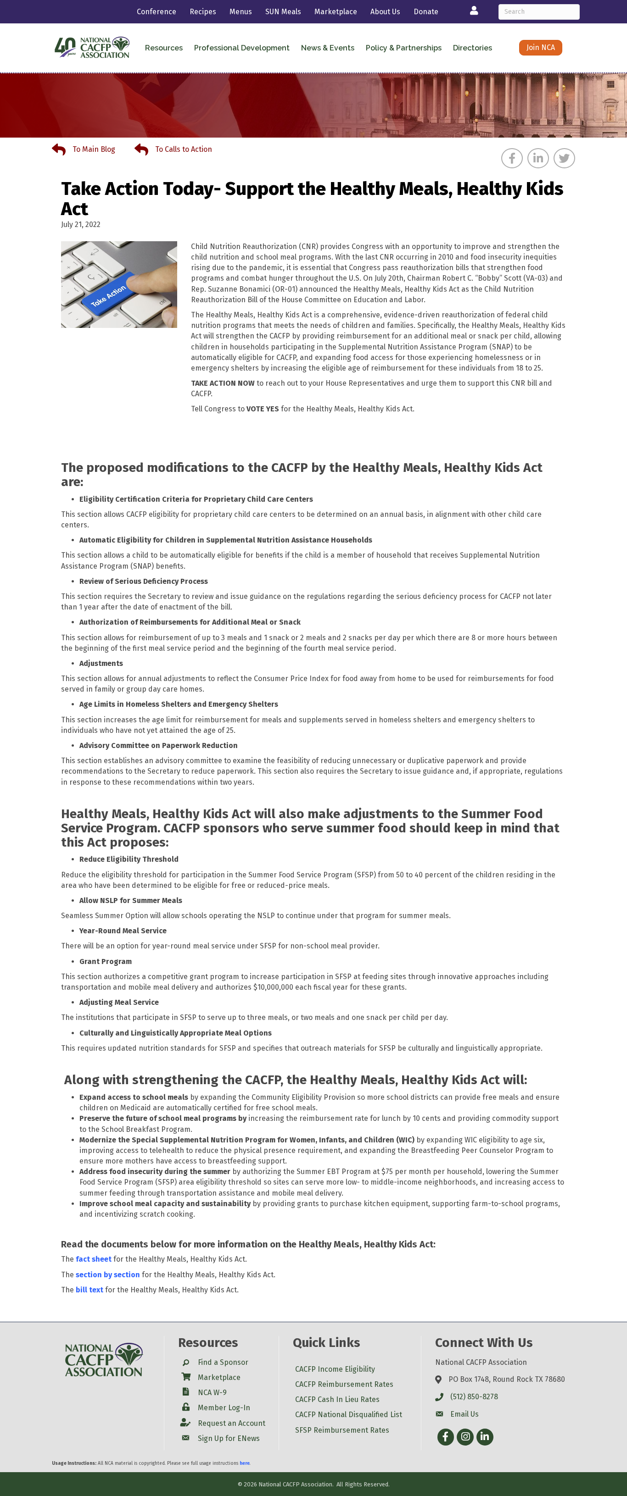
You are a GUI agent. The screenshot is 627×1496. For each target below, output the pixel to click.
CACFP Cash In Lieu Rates (337, 1399)
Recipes (203, 11)
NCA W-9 (212, 1392)
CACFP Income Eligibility (335, 1369)
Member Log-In (224, 1407)
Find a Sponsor (223, 1362)
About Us (385, 11)
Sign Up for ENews (229, 1438)
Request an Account (231, 1423)
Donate (426, 11)
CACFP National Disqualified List (348, 1414)
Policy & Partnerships (404, 48)
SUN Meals (283, 11)
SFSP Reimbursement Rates (342, 1430)
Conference (156, 11)
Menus (241, 11)
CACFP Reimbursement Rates (344, 1384)
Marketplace (335, 11)
